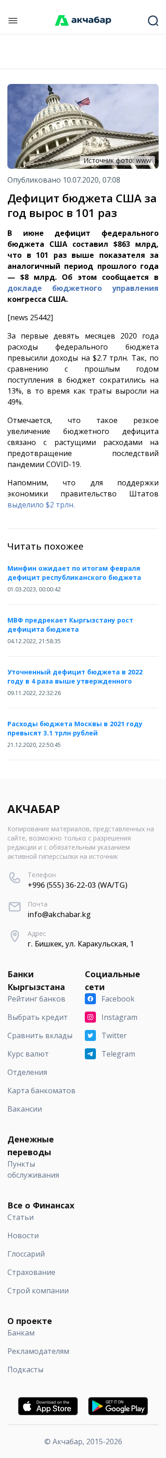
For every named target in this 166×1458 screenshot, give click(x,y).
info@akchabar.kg (59, 914)
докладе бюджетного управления (83, 288)
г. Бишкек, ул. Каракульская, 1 (81, 944)
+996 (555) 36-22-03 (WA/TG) (77, 885)
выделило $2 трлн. (41, 505)
